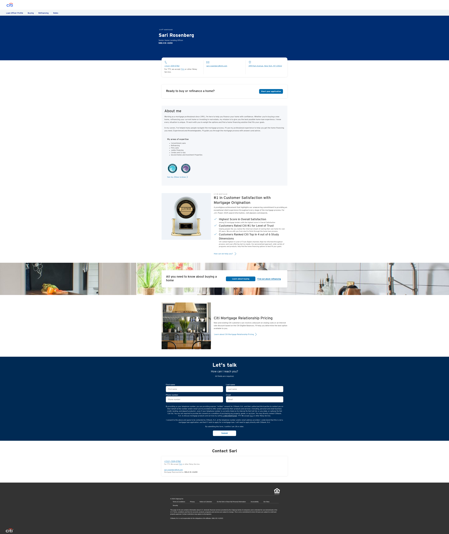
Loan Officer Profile (14, 13)
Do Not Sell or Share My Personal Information (231, 502)
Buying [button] (31, 13)
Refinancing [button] (43, 13)
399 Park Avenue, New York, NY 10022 (265, 66)
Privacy (192, 502)
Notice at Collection (206, 502)
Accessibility (255, 502)
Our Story (266, 502)
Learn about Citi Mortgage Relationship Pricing (234, 334)
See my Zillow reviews (176, 177)
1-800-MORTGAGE (230, 416)
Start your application (271, 91)
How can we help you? (223, 254)
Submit (224, 433)
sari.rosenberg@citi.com (216, 66)
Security (175, 505)
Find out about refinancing (269, 279)
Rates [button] (55, 13)
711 (251, 416)
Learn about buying (240, 279)
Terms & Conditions (179, 502)
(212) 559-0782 (171, 66)
